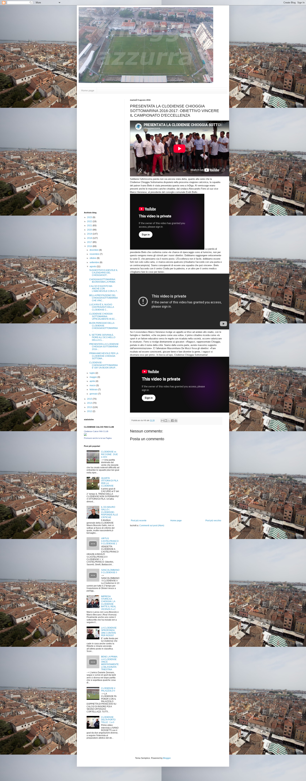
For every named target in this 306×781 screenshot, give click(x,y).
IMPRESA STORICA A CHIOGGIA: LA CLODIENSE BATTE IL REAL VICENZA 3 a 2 (108, 602)
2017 (90, 242)
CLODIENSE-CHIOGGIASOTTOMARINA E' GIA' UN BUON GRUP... (103, 365)
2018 (90, 238)
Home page (87, 90)
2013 (90, 407)
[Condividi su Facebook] (172, 420)
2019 (90, 234)
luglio (92, 373)
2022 (90, 221)
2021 (90, 225)
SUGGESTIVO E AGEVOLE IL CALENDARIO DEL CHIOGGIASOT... (103, 273)
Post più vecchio (213, 520)
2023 (90, 217)
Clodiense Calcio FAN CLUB (96, 431)
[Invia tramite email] (162, 420)
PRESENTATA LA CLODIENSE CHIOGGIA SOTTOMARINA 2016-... (104, 347)
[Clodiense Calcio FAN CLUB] (85, 435)
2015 (90, 399)
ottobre (93, 258)
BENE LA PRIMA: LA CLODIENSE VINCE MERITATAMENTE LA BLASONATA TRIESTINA (110, 663)
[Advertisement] (98, 152)
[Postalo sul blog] (166, 420)
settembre (95, 262)
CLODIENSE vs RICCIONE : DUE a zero (109, 454)
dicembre (94, 250)
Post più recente (138, 520)
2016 (90, 246)
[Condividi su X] (169, 420)
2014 (90, 403)
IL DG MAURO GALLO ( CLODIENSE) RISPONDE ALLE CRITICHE (109, 512)
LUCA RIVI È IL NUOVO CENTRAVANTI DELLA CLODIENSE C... (101, 307)
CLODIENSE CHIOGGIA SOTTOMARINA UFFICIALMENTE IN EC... (103, 316)
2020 (90, 230)
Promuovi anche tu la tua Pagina (98, 438)
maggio (93, 377)
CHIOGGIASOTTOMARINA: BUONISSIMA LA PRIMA (102, 280)
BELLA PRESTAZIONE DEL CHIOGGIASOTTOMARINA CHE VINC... (103, 298)
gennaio (94, 394)
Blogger (167, 758)
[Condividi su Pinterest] (176, 420)
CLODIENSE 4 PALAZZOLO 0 (108, 689)
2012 (90, 411)
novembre (95, 254)
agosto (93, 266)
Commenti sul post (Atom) (151, 525)
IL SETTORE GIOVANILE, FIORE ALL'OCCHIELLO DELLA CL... (102, 337)
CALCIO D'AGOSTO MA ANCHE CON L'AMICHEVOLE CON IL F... (103, 289)
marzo (93, 385)
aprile (93, 381)
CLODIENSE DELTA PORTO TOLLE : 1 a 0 (108, 720)
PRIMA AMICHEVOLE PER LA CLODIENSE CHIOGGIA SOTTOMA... (103, 356)
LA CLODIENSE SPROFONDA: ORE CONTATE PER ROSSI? (109, 632)
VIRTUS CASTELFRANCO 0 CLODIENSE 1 (109, 541)
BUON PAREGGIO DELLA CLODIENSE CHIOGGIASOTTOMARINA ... (103, 327)
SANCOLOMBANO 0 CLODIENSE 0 (110, 571)
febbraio (94, 389)
